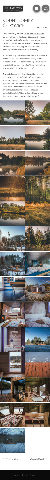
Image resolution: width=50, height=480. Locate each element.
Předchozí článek (13, 459)
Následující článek (37, 459)
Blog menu (45, 8)
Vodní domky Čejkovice (34, 33)
